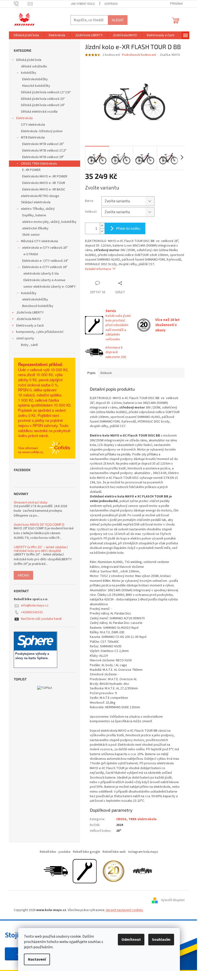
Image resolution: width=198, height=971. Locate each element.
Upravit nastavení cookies (124, 910)
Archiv (23, 575)
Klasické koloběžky (36, 85)
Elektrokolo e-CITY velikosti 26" (44, 267)
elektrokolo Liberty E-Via (41, 273)
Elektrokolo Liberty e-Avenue (44, 280)
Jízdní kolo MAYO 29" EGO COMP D (39, 524)
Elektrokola (24, 118)
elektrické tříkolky (35, 228)
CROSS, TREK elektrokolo (136, 819)
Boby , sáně (29, 345)
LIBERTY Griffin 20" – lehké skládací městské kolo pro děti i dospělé (41, 549)
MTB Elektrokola (33, 137)
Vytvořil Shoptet (172, 900)
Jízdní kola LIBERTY (30, 312)
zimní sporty (25, 338)
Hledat (118, 20)
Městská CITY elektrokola (39, 241)
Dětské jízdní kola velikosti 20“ (43, 98)
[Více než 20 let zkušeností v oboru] (113, 871)
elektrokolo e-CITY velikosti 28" (45, 247)
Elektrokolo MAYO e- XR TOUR (43, 183)
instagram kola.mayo (143, 851)
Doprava (111, 4)
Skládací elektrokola (35, 202)
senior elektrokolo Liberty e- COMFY (49, 286)
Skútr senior (31, 234)
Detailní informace (98, 269)
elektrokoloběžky (35, 299)
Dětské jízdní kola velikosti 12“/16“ (46, 92)
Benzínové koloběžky (37, 306)
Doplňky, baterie (34, 215)
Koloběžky (28, 293)
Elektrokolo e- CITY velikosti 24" (45, 260)
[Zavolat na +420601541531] (21, 3)
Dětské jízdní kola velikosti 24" (43, 105)
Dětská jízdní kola (28, 60)
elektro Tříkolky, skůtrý (38, 208)
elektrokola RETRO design (40, 196)
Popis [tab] (91, 373)
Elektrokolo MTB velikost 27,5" (44, 150)
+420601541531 (32, 612)
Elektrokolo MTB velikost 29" (43, 157)
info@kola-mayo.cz (35, 605)
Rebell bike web (114, 851)
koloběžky (28, 72)
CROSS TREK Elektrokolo (39, 163)
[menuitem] (26, 35)
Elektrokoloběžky (35, 79)
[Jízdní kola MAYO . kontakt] (142, 871)
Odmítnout (131, 939)
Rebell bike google (86, 851)
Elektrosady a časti (30, 325)
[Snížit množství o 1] (102, 231)
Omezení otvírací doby (30, 502)
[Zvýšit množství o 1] (102, 225)
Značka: (170, 54)
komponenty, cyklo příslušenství (39, 331)
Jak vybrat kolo (83, 4)
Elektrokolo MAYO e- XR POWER (44, 176)
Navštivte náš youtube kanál (41, 618)
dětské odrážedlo (34, 66)
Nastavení (37, 959)
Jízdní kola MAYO (28, 319)
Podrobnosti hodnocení (139, 55)
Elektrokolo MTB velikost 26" (43, 144)
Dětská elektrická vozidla (39, 111)
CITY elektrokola (33, 124)
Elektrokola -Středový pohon (42, 131)
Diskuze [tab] (106, 373)
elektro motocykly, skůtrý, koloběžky (49, 221)
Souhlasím (161, 939)
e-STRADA (30, 254)
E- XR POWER (31, 170)
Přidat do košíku (128, 228)
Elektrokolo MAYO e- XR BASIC (43, 189)
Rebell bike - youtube (55, 851)
